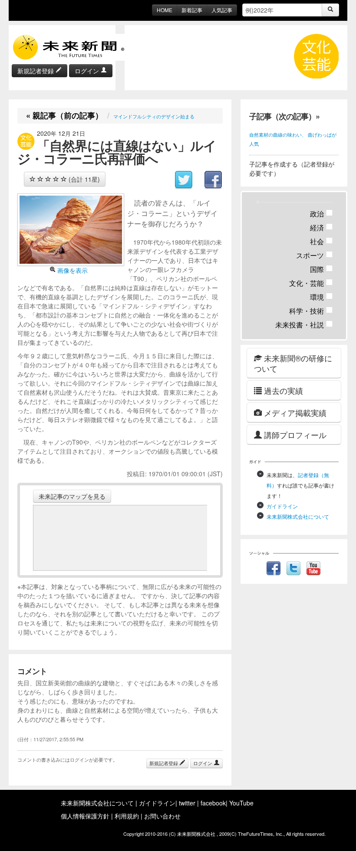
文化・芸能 (311, 283)
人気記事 (221, 9)
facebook (213, 803)
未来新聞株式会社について (298, 516)
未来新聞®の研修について (293, 363)
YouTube (241, 803)
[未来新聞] (69, 46)
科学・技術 (311, 311)
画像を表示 (72, 270)
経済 (321, 227)
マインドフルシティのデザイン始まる (153, 116)
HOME (164, 9)
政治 (321, 214)
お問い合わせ (162, 816)
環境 (321, 297)
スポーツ (314, 255)
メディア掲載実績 (294, 412)
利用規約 (127, 816)
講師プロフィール (294, 434)
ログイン (88, 70)
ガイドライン (282, 506)
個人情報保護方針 (85, 816)
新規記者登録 (36, 70)
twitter (187, 803)
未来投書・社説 (304, 325)
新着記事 (191, 9)
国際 (321, 269)
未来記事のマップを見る (72, 496)
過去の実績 (282, 390)
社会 (321, 241)
